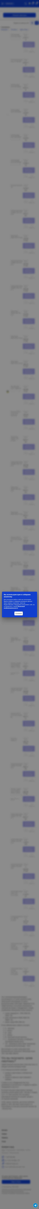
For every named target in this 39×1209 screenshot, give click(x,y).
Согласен (18, 613)
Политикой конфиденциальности (14, 607)
